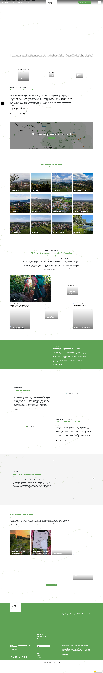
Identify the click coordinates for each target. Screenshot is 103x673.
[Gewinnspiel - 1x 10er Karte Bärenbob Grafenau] (20, 542)
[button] (93, 478)
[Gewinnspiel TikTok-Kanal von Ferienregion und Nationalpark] (41, 542)
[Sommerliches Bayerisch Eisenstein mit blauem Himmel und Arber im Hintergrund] (83, 182)
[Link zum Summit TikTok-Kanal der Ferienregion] (18, 657)
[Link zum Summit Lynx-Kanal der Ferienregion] (26, 657)
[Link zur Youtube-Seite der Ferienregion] (16, 657)
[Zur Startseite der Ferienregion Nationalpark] (51, 4)
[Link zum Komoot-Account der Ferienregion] (24, 657)
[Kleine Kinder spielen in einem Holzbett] (79, 75)
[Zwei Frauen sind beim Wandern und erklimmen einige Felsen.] (30, 288)
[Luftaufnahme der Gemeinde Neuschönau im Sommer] (62, 203)
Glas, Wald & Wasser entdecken (18, 109)
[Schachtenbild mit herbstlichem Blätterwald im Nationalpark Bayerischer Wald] (51, 74)
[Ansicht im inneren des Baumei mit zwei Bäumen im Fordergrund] (51, 313)
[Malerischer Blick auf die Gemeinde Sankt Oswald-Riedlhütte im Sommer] (83, 203)
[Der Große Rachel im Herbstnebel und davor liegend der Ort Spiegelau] (41, 182)
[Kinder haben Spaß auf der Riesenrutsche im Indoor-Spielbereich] (20, 316)
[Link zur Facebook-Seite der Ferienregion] (11, 657)
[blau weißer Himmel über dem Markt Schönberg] (62, 182)
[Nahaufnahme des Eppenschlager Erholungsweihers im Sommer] (83, 224)
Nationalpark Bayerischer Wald (17, 105)
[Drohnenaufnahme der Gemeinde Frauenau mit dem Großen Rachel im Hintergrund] (41, 203)
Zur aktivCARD (65, 654)
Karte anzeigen (51, 138)
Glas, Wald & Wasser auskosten (62, 440)
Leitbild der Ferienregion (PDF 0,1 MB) (17, 113)
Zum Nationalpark (57, 364)
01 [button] (73, 498)
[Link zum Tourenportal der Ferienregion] (22, 657)
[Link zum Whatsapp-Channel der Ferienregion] (20, 657)
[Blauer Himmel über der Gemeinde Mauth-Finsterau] (20, 224)
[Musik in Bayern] (62, 542)
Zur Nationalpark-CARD (66, 656)
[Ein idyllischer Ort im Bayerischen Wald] (23, 75)
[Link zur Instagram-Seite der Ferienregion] (13, 657)
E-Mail (28, 487)
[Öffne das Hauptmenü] (99, 2)
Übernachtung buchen (86, 2)
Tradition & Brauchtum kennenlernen (19, 108)
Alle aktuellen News (50, 584)
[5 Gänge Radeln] (83, 567)
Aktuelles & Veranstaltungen (17, 107)
